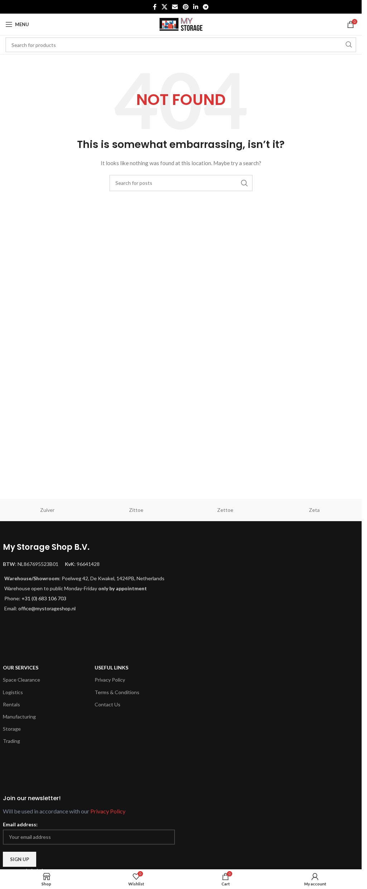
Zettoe (225, 510)
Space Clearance (21, 680)
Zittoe (136, 510)
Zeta (314, 510)
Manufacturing (19, 716)
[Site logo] (180, 24)
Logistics (13, 692)
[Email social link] (175, 6)
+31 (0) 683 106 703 (44, 598)
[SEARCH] (348, 44)
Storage (12, 729)
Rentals (11, 704)
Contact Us (107, 704)
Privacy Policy (110, 680)
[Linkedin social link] (195, 6)
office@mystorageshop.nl (47, 608)
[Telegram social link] (205, 6)
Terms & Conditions (117, 692)
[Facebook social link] (155, 6)
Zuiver (47, 510)
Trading (11, 741)
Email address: (20, 824)
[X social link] (164, 6)
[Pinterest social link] (185, 6)
